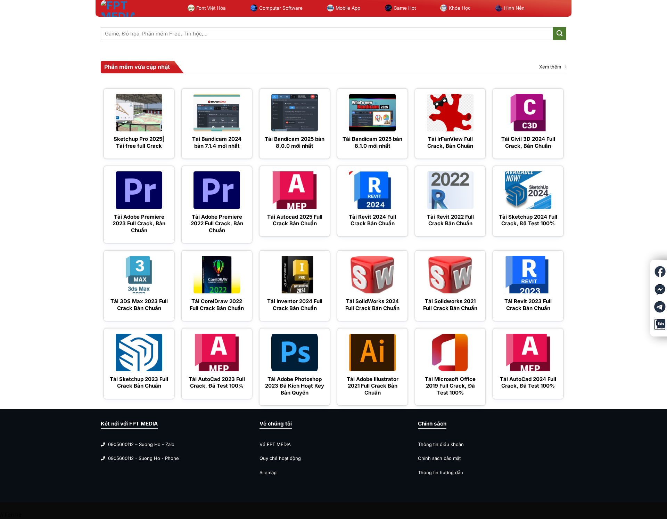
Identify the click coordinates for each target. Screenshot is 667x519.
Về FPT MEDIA (276, 444)
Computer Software (281, 8)
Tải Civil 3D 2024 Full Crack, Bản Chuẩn (528, 142)
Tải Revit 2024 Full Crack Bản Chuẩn (372, 220)
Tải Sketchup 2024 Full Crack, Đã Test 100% (528, 220)
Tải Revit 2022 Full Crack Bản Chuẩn (450, 220)
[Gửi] (559, 33)
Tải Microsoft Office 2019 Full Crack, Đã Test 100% (450, 386)
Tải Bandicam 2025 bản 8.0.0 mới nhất (294, 142)
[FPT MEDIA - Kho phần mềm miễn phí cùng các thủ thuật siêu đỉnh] (118, 8)
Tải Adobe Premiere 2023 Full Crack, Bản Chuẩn (139, 223)
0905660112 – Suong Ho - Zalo (141, 444)
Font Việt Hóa (211, 8)
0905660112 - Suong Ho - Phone (143, 458)
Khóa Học (460, 8)
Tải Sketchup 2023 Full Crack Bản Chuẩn (139, 382)
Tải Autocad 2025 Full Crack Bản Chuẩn (294, 220)
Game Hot (405, 8)
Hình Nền (514, 8)
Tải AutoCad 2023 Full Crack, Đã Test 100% (217, 382)
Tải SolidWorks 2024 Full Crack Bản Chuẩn (372, 304)
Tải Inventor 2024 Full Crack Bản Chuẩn (294, 304)
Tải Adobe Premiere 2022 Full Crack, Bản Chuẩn (217, 223)
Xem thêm (550, 67)
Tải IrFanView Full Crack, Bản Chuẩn (450, 142)
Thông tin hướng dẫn (440, 472)
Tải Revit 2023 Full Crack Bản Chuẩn (528, 304)
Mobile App (348, 8)
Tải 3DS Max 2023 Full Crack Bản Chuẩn (139, 304)
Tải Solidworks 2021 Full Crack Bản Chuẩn (450, 304)
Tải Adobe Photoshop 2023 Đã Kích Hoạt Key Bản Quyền (294, 386)
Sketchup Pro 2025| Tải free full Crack (139, 142)
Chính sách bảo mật (439, 458)
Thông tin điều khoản (441, 444)
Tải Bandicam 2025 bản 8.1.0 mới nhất (372, 142)
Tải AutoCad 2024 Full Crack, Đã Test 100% (528, 382)
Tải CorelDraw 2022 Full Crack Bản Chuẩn (217, 304)
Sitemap (268, 472)
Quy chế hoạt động (280, 458)
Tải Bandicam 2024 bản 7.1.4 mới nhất (216, 142)
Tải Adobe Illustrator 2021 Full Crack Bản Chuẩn (372, 386)
